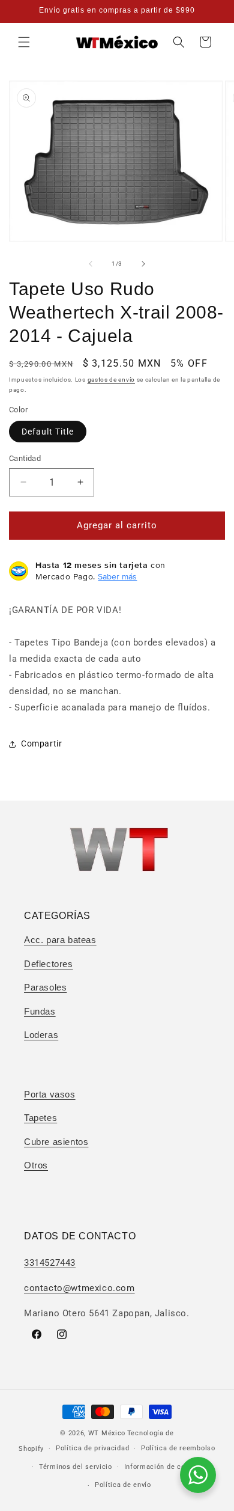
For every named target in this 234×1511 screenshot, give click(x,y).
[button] (24, 42)
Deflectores (48, 964)
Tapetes (40, 1118)
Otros (36, 1165)
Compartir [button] (41, 743)
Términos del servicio (75, 1467)
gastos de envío (112, 379)
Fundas (40, 1011)
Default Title (48, 431)
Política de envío (123, 1485)
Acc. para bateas (60, 940)
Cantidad (25, 458)
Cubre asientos (56, 1142)
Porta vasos (50, 1094)
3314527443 (50, 1262)
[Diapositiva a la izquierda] (90, 264)
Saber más (117, 576)
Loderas (41, 1035)
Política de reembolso (178, 1448)
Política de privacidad (92, 1448)
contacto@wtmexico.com (79, 1288)
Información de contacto (165, 1467)
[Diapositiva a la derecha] (143, 264)
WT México (106, 1433)
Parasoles (45, 987)
